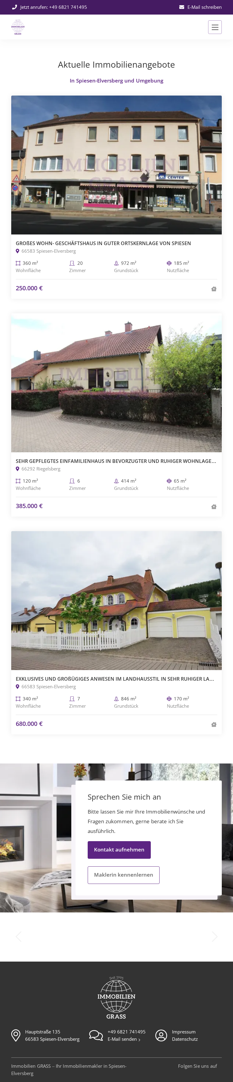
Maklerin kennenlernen (123, 875)
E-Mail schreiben (204, 7)
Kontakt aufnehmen (119, 850)
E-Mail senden (123, 1039)
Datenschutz (185, 1039)
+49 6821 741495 (127, 1032)
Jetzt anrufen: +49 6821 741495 (53, 7)
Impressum (184, 1032)
